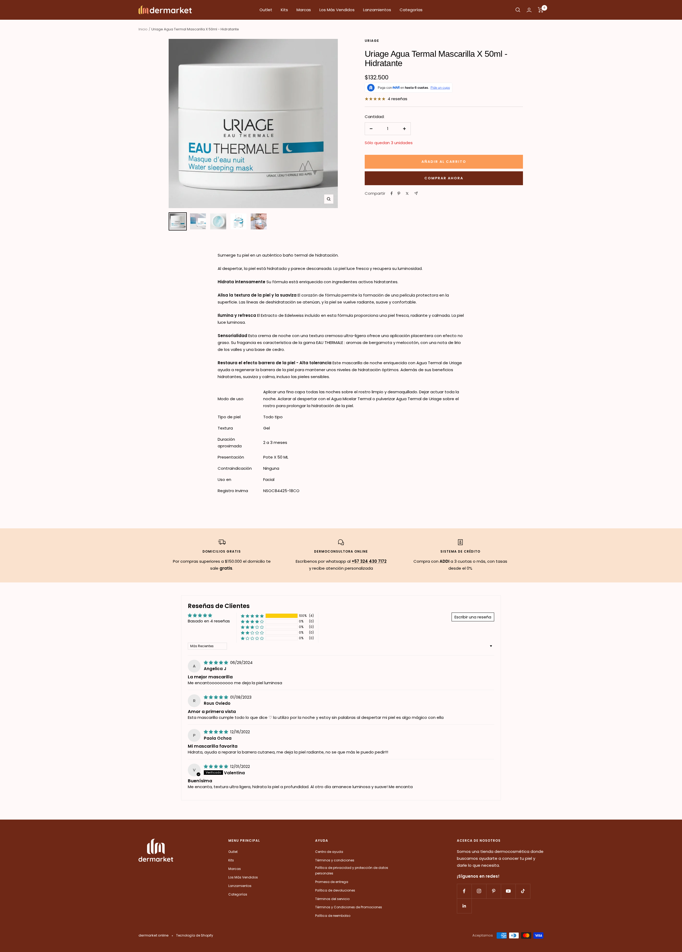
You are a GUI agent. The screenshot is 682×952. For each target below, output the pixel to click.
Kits (284, 10)
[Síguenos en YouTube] (508, 891)
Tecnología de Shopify (194, 935)
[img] (216, 662)
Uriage (372, 40)
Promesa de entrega (331, 882)
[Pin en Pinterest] (398, 193)
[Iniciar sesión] (529, 10)
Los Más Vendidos (337, 10)
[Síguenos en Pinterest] (493, 891)
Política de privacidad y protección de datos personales (351, 870)
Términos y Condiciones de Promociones (348, 907)
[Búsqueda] (517, 9)
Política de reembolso (332, 915)
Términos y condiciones (334, 860)
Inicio (143, 29)
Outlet (265, 10)
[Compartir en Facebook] (392, 193)
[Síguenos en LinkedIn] (464, 905)
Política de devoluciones (335, 890)
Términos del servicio (332, 899)
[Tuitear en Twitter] (407, 193)
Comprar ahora (443, 178)
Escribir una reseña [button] (472, 617)
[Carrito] (540, 10)
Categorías (411, 10)
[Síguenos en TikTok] (522, 891)
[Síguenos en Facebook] (464, 891)
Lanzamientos (377, 10)
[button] (252, 616)
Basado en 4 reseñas (209, 621)
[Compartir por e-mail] (416, 193)
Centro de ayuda (329, 851)
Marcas (304, 10)
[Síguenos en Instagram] (479, 891)
